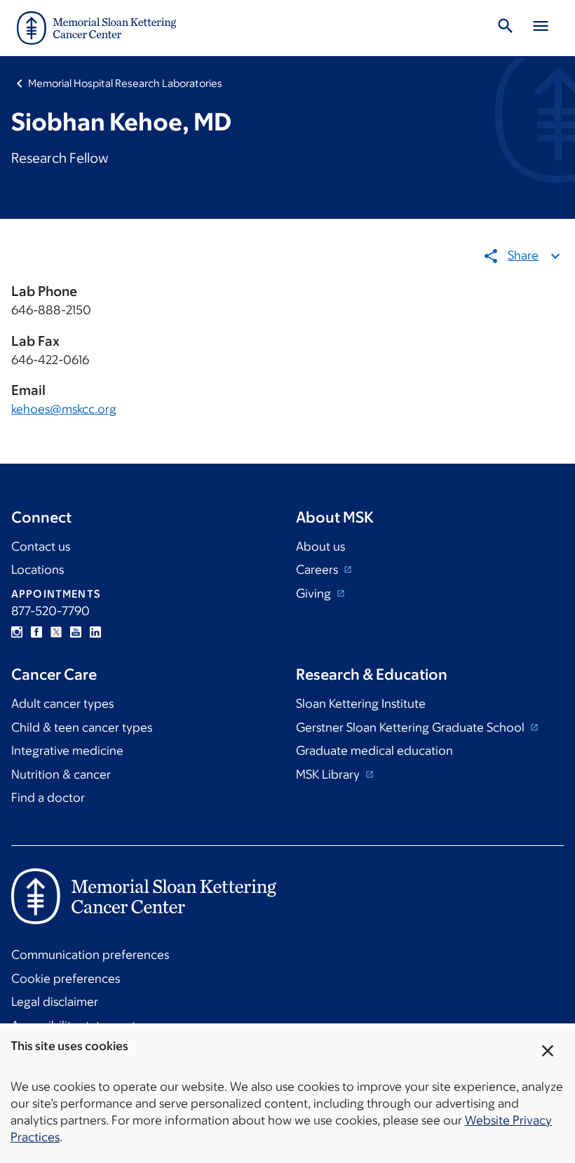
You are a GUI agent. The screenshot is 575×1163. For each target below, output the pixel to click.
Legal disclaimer (54, 1002)
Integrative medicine (67, 751)
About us (320, 546)
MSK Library (329, 774)
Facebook (36, 632)
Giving (315, 593)
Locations (37, 570)
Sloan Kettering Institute (361, 704)
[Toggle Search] (505, 28)
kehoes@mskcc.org (63, 409)
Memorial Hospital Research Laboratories (125, 83)
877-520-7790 (50, 611)
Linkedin (95, 632)
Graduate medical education (374, 751)
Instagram (16, 632)
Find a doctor (48, 798)
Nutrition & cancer (61, 774)
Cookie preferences (65, 979)
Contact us (40, 546)
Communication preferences (90, 955)
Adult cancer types (62, 704)
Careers (318, 570)
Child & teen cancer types (81, 727)
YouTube (75, 632)
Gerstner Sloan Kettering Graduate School (411, 727)
